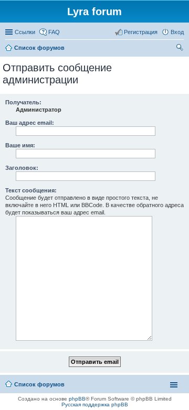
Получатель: (23, 102)
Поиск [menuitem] (180, 49)
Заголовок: (21, 168)
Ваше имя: (20, 145)
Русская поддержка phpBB (94, 404)
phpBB (77, 399)
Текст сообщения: (31, 190)
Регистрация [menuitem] (141, 32)
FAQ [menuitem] (54, 32)
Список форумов (39, 384)
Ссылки (25, 32)
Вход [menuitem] (177, 32)
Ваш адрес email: (29, 123)
